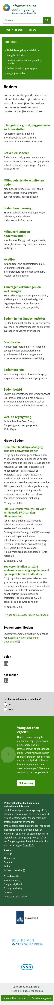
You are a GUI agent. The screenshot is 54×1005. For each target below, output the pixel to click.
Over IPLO (28, 845)
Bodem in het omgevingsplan (22, 68)
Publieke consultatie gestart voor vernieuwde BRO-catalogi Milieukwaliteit (25, 512)
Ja (9, 704)
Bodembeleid (13, 389)
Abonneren (9, 858)
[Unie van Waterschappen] (27, 942)
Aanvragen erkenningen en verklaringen (22, 289)
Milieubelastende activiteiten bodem (24, 182)
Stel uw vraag (26, 783)
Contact (8, 862)
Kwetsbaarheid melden (16, 896)
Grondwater (12, 342)
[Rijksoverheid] (27, 917)
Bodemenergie (14, 369)
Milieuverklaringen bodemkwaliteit (17, 233)
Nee (10, 709)
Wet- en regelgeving (17, 417)
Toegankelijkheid (13, 884)
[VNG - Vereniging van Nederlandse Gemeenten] (27, 967)
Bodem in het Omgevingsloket (24, 318)
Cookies (8, 892)
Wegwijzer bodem (16, 73)
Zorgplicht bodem (16, 55)
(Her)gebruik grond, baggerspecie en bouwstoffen (27, 127)
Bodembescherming (17, 208)
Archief (7, 866)
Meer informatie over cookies (27, 990)
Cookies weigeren (41, 998)
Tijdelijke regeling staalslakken (23, 50)
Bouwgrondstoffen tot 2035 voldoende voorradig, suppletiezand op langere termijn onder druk (26, 570)
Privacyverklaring (13, 888)
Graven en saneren (17, 153)
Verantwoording (12, 880)
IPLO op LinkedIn (14, 870)
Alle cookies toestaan (14, 998)
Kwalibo (9, 259)
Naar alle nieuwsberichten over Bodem (28, 615)
